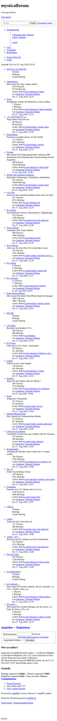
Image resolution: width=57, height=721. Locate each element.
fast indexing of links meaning (39, 109)
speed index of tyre (34, 406)
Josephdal (20, 129)
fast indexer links (33, 238)
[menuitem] (23, 35)
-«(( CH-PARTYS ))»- (16, 117)
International (12, 134)
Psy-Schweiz (12, 245)
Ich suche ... (12, 604)
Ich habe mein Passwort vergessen (33, 637)
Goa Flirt (11, 192)
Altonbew (20, 94)
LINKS (10, 507)
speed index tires (33, 497)
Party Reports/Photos (16, 293)
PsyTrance (11, 343)
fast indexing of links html (37, 167)
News (9, 99)
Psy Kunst (11, 210)
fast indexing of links (35, 91)
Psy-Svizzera (12, 278)
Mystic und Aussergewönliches (20, 175)
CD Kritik (11, 325)
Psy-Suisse (11, 263)
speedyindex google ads (36, 270)
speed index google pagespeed (39, 424)
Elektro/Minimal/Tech (16, 414)
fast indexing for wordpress (38, 388)
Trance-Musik (13, 228)
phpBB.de (31, 698)
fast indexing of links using (37, 562)
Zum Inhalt (6, 17)
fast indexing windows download (40, 479)
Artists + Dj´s (12, 537)
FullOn (10, 361)
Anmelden (7, 627)
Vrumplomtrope (8, 679)
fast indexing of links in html (38, 617)
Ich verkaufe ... (13, 584)
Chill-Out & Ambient (16, 431)
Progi (9, 396)
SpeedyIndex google (35, 144)
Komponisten (12, 449)
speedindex (31, 335)
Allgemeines (12, 81)
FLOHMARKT (14, 572)
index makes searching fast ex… (40, 255)
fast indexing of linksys (36, 286)
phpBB (15, 693)
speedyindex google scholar (38, 303)
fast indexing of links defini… (39, 597)
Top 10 (10, 469)
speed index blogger (34, 441)
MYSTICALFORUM (16, 69)
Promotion (11, 487)
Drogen (10, 152)
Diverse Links (13, 554)
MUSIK (10, 313)
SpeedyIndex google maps (37, 127)
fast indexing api (33, 202)
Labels (9, 519)
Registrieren (23, 627)
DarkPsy (10, 378)
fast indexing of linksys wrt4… (39, 353)
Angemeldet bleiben (12, 640)
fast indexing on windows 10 (38, 461)
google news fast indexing (37, 220)
